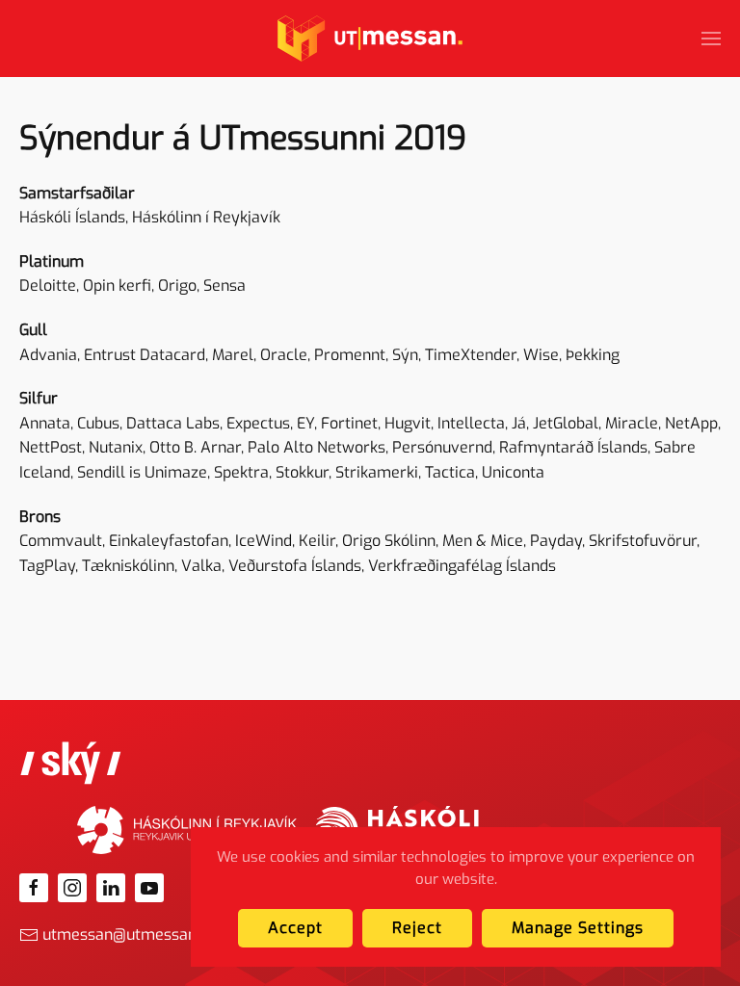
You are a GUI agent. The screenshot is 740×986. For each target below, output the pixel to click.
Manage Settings (578, 928)
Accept (295, 928)
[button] (711, 38)
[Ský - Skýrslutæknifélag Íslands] (71, 762)
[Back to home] (370, 38)
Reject (417, 928)
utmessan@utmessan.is (126, 934)
